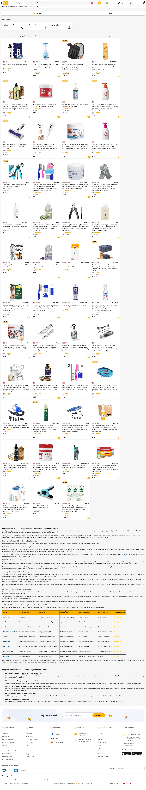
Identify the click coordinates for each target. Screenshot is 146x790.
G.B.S (57, 463)
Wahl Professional (84, 302)
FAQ (27, 745)
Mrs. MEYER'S (85, 102)
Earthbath (6, 641)
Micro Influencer (7, 756)
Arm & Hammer (85, 262)
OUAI (117, 222)
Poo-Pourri (86, 343)
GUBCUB (86, 383)
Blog (27, 754)
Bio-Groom (6, 656)
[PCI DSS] (6, 770)
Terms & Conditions (59, 783)
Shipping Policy (6, 754)
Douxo (116, 102)
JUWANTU (56, 182)
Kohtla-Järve (102, 742)
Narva (100, 739)
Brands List (29, 736)
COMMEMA (115, 182)
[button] (110, 3)
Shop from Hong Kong (42, 779)
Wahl (57, 222)
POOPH (57, 61)
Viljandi (100, 748)
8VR (28, 383)
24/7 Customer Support (134, 734)
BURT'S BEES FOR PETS (114, 61)
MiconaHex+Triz (84, 182)
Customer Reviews (32, 739)
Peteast (116, 383)
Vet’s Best (6, 646)
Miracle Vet (56, 383)
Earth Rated (26, 302)
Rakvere (100, 751)
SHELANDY (26, 423)
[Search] (99, 2)
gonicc (57, 503)
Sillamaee (101, 754)
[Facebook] (118, 783)
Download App (30, 734)
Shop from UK (17, 779)
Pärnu (99, 745)
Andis (5, 627)
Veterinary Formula (25, 222)
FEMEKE (87, 503)
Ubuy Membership (7, 759)
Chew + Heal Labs (25, 343)
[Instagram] (120, 783)
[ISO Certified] (19, 770)
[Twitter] (127, 783)
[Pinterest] (130, 783)
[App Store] (127, 754)
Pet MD (57, 102)
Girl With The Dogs (25, 463)
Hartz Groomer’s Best (10, 632)
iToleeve (27, 182)
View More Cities (103, 756)
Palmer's (86, 142)
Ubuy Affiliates (30, 756)
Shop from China (67, 779)
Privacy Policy (71, 783)
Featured (114, 36)
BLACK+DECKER (25, 142)
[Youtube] (124, 783)
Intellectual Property (8, 742)
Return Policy (30, 742)
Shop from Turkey (79, 779)
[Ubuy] (4, 3)
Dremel (116, 343)
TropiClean (6, 637)
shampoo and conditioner (118, 562)
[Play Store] (137, 754)
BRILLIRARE (56, 302)
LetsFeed (26, 503)
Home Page (5, 7)
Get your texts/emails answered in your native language (134, 738)
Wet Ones (115, 423)
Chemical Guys (84, 463)
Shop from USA (6, 779)
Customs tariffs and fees (10, 751)
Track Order (6, 748)
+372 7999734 (128, 746)
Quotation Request (8, 739)
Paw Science (115, 463)
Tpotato (86, 222)
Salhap (87, 61)
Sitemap (4, 745)
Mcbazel (56, 142)
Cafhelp (56, 343)
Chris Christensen (114, 302)
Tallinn (100, 734)
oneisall (27, 262)
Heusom (27, 61)
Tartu (99, 736)
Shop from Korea (55, 779)
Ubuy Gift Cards (31, 751)
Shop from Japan (28, 779)
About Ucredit (30, 748)
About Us (5, 734)
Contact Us (5, 736)
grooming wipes (127, 554)
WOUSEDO (115, 262)
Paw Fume (26, 102)
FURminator (7, 617)
